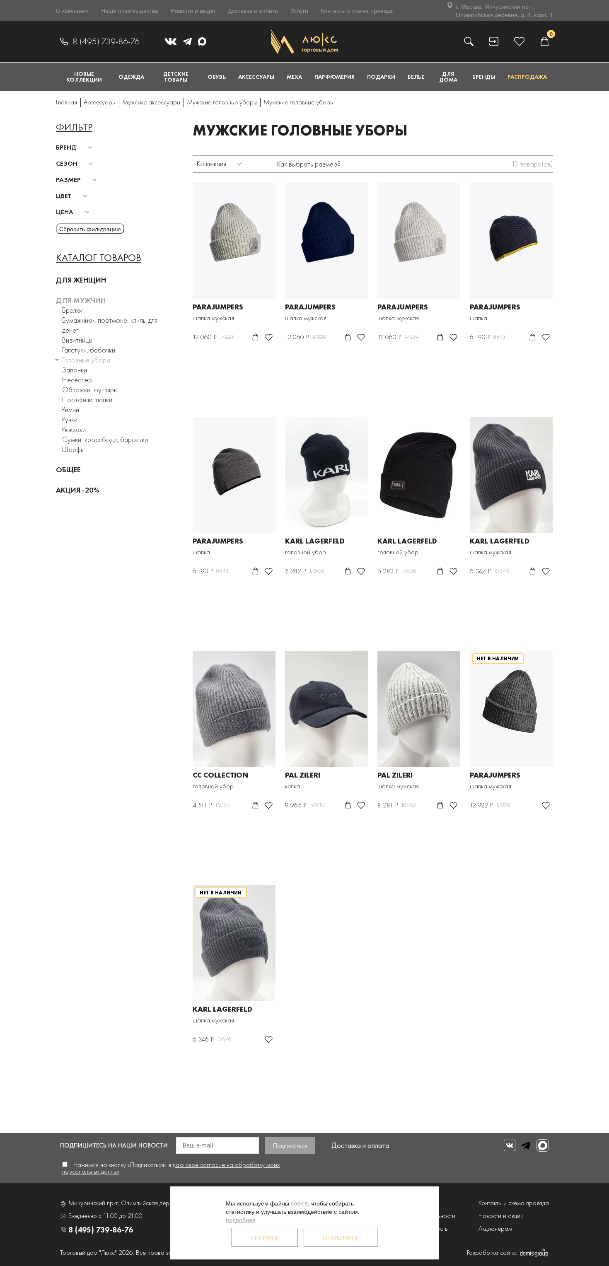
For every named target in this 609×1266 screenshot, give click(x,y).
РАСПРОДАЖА (527, 76)
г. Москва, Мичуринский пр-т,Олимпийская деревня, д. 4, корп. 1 (504, 10)
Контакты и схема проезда (357, 10)
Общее (68, 469)
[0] (544, 41)
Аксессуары (256, 76)
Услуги (299, 10)
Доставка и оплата (253, 10)
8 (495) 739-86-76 (106, 41)
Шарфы (73, 449)
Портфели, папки (87, 399)
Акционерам (495, 1228)
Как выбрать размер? (309, 164)
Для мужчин (81, 300)
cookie (299, 1203)
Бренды (483, 76)
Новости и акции (193, 10)
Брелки (72, 310)
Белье (416, 76)
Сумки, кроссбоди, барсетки (105, 439)
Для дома (448, 76)
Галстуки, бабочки (88, 350)
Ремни (70, 409)
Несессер (77, 379)
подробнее (241, 1219)
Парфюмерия (334, 76)
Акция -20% (77, 490)
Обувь (217, 76)
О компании (72, 10)
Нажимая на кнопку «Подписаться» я (171, 1168)
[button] (75, 147)
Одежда (131, 76)
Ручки (69, 419)
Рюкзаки (74, 429)
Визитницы (77, 340)
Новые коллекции (84, 76)
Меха (294, 76)
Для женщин (81, 280)
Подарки (381, 76)
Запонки (74, 369)
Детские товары (175, 76)
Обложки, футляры (90, 389)
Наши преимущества (129, 10)
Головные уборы (86, 360)
